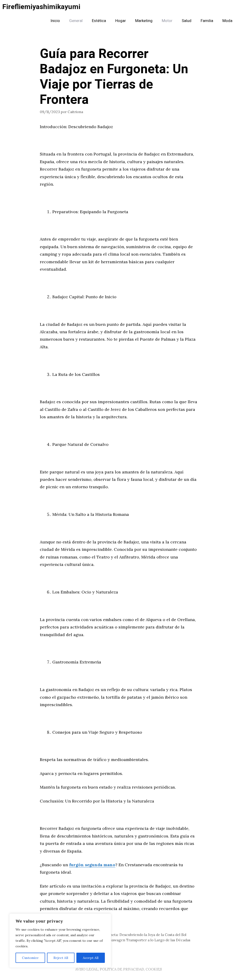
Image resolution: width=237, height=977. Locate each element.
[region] (60, 941)
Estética (99, 21)
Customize (30, 958)
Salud (186, 21)
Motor (167, 21)
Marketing (144, 21)
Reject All (60, 958)
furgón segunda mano (92, 864)
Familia (207, 21)
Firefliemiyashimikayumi (41, 7)
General (76, 21)
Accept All (90, 958)
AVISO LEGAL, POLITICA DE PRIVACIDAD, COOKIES (118, 969)
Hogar (120, 21)
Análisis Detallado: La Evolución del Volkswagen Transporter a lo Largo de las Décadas (117, 940)
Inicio (55, 21)
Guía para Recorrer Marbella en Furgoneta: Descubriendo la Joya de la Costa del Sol (115, 935)
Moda (227, 21)
